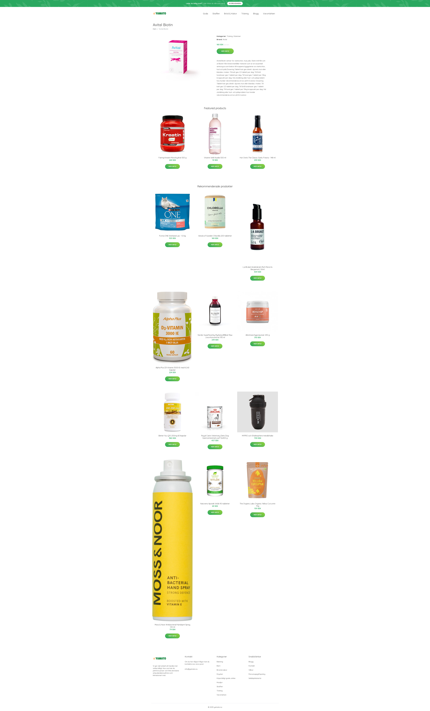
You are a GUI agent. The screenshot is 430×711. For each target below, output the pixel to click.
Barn (218, 666)
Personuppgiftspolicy (257, 674)
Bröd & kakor (230, 13)
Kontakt (252, 666)
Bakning (220, 662)
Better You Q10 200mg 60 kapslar (172, 436)
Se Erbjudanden (235, 3)
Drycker (220, 674)
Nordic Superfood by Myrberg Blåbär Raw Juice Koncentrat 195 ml (215, 336)
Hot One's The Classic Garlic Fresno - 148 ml (257, 158)
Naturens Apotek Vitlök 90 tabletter (215, 504)
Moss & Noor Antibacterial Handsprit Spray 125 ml (172, 626)
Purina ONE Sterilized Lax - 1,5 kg (172, 236)
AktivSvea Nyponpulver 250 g (258, 335)
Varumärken (269, 13)
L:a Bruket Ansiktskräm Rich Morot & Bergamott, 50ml (257, 268)
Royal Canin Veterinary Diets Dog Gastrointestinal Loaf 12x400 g (215, 437)
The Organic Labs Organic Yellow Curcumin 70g (257, 505)
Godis (205, 13)
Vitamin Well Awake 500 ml (215, 158)
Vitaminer (237, 36)
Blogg (256, 13)
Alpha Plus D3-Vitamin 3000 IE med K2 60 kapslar (172, 368)
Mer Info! (225, 51)
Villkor (251, 670)
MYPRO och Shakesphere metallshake (257, 436)
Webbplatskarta (255, 678)
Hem (154, 29)
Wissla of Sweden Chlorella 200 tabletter (215, 236)
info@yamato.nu (191, 669)
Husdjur (220, 682)
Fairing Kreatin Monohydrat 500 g (172, 158)
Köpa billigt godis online (226, 678)
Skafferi (216, 13)
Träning (245, 13)
